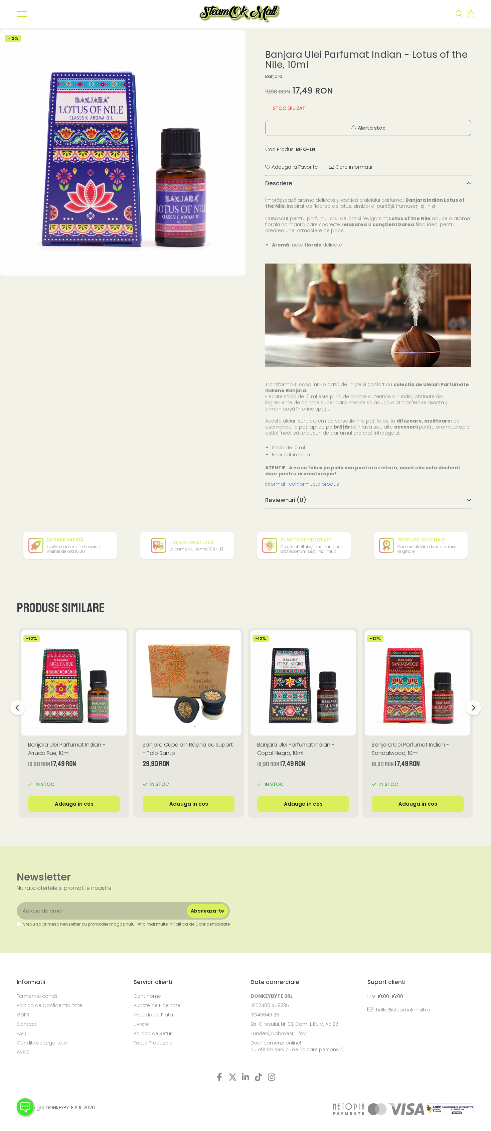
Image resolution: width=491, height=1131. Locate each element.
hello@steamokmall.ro (402, 1009)
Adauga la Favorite (294, 166)
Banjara (273, 76)
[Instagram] (272, 1078)
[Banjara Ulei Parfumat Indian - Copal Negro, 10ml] (303, 683)
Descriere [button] (278, 183)
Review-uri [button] (285, 500)
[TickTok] (259, 1078)
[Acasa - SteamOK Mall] (240, 14)
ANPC (23, 1052)
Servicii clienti (153, 982)
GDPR (23, 1014)
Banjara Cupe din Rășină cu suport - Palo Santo (188, 749)
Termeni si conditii (38, 996)
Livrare (141, 1024)
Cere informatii (353, 166)
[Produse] (22, 16)
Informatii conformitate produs (302, 484)
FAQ (21, 1033)
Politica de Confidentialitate (201, 924)
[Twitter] (232, 1078)
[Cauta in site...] (459, 14)
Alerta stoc (371, 127)
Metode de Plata (153, 1014)
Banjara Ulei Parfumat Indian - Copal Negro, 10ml (295, 749)
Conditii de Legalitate (42, 1042)
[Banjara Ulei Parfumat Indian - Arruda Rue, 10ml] (74, 683)
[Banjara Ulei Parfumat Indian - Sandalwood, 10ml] (417, 683)
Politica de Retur (153, 1033)
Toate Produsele (153, 1042)
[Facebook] (219, 1078)
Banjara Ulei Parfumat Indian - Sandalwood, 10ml (410, 749)
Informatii (31, 982)
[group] (123, 153)
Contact (26, 1024)
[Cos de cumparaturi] (470, 14)
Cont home (147, 996)
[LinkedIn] (246, 1078)
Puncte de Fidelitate (157, 1005)
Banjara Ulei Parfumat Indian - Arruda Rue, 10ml (66, 749)
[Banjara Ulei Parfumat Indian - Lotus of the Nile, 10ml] (123, 153)
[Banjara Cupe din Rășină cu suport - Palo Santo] (188, 683)
